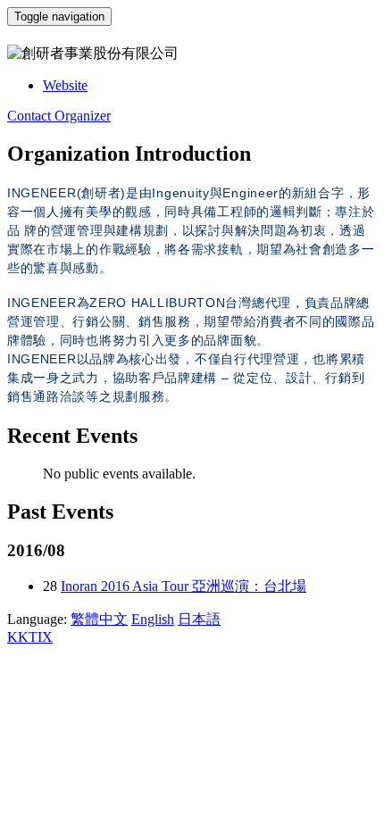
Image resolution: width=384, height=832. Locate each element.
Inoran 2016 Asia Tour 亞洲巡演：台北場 (183, 586)
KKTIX (30, 637)
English (152, 619)
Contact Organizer (59, 115)
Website (65, 85)
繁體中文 (99, 619)
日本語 (199, 619)
